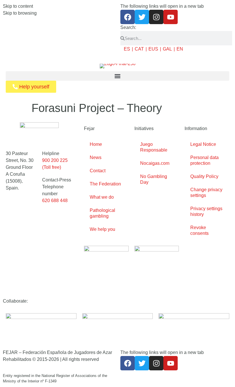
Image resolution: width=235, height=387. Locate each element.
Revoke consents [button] (199, 230)
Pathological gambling (102, 213)
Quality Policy (204, 176)
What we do (102, 197)
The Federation (105, 183)
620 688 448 (55, 200)
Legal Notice (203, 144)
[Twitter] (142, 17)
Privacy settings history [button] (206, 211)
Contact (97, 170)
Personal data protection (204, 160)
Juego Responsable (153, 147)
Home (96, 144)
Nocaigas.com (154, 163)
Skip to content (18, 6)
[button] (117, 76)
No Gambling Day (153, 179)
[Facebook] (127, 17)
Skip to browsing (20, 13)
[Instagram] (156, 17)
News (95, 157)
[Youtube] (170, 17)
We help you (102, 229)
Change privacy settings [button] (206, 192)
